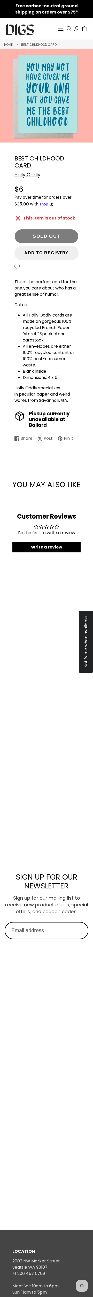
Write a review (46, 547)
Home (8, 44)
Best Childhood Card (39, 44)
